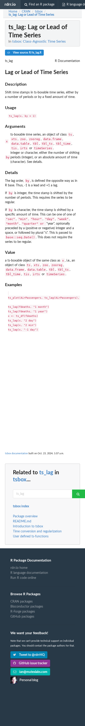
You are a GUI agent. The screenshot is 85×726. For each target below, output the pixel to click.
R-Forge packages (22, 611)
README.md (22, 521)
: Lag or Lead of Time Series (31, 14)
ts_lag (46, 472)
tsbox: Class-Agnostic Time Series (39, 41)
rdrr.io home (18, 568)
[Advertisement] (42, 379)
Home (13, 11)
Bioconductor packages (26, 606)
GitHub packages (22, 616)
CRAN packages (21, 601)
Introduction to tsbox (28, 526)
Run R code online (23, 578)
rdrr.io (10, 4)
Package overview (25, 516)
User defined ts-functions (31, 536)
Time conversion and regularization (37, 531)
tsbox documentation (16, 453)
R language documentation (29, 573)
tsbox (20, 479)
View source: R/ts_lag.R (26, 52)
